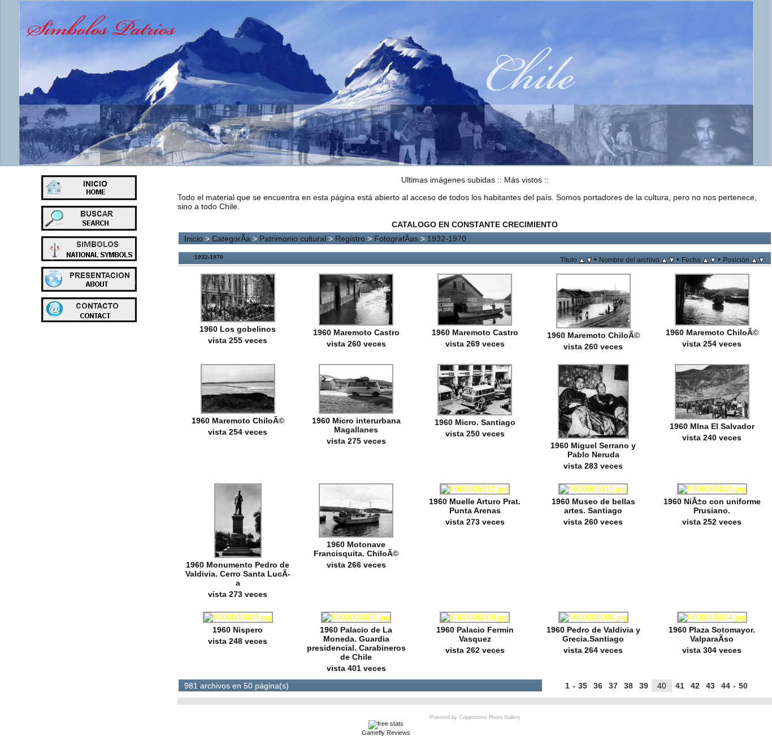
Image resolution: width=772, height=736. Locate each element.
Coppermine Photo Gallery (490, 717)
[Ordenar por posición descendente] (761, 259)
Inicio (193, 238)
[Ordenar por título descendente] (589, 259)
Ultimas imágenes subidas (448, 179)
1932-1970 (446, 238)
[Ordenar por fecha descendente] (712, 259)
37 (613, 685)
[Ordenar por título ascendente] (581, 259)
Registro (350, 238)
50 (743, 685)
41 (679, 685)
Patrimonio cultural (292, 238)
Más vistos (523, 179)
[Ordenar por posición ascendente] (754, 259)
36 (597, 685)
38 (628, 685)
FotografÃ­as (396, 238)
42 (695, 685)
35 (582, 685)
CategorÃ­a (231, 238)
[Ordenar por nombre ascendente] (664, 259)
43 (710, 685)
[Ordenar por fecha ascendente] (705, 259)
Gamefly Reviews (386, 732)
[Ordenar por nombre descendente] (671, 259)
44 (725, 685)
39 (643, 685)
